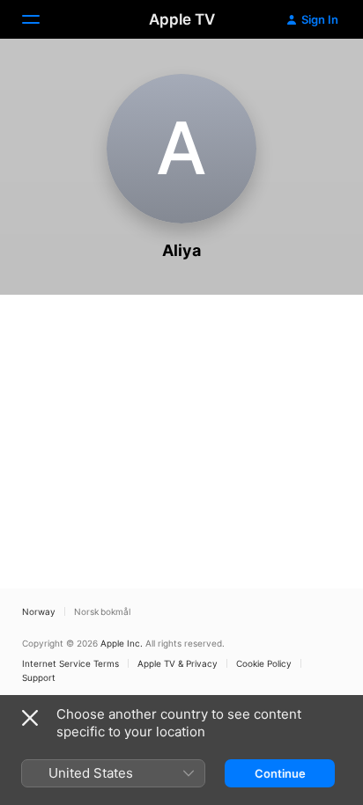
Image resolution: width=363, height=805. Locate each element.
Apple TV (182, 19)
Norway (39, 611)
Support (39, 677)
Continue (280, 773)
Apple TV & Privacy (177, 663)
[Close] (30, 718)
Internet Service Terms (70, 663)
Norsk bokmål (102, 611)
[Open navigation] (41, 19)
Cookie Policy (264, 663)
